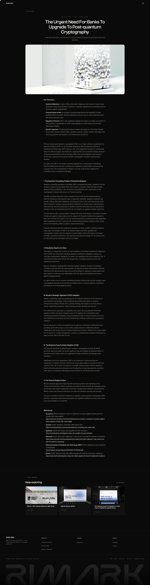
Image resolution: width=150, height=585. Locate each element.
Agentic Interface (47, 549)
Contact (115, 546)
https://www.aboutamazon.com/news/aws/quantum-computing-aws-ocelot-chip (70, 427)
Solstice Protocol (47, 542)
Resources (80, 542)
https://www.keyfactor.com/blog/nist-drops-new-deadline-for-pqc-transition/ (69, 433)
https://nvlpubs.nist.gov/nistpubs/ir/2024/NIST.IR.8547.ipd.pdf (64, 450)
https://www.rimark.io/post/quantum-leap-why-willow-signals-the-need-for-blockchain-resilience (75, 456)
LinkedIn (115, 542)
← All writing (29, 11)
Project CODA (45, 546)
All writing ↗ (120, 482)
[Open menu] (143, 3)
